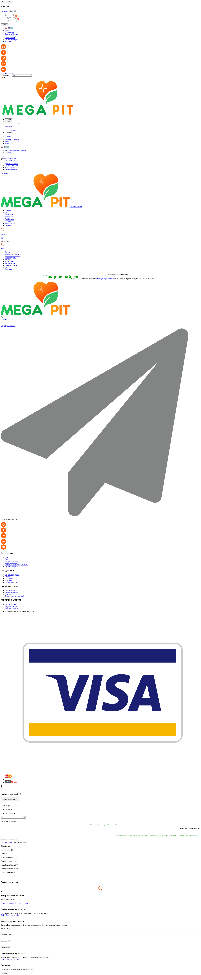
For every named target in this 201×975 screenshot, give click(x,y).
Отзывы (8, 210)
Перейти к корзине (8, 903)
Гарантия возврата (11, 40)
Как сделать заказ (11, 563)
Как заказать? (10, 38)
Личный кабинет (11, 604)
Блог (6, 557)
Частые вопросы (11, 582)
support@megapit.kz (10, 158)
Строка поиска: (6, 75)
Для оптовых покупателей (14, 596)
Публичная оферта (11, 566)
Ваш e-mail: (5, 928)
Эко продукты (10, 223)
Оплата (7, 577)
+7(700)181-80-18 (7, 319)
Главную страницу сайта (106, 279)
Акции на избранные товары (15, 151)
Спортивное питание (12, 256)
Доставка (8, 578)
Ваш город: (5, 941)
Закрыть (4, 973)
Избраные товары (11, 608)
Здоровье (8, 225)
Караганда (5, 11)
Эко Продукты (10, 258)
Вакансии (8, 594)
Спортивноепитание (9, 220)
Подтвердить (6, 947)
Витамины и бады (11, 254)
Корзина (8, 136)
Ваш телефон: (6, 935)
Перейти (8, 153)
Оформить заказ (6, 842)
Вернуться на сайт (21, 903)
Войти (3, 915)
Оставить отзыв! (11, 590)
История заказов (11, 606)
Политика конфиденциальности (16, 565)
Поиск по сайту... (7, 2)
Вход (7, 30)
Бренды (7, 252)
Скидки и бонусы (11, 36)
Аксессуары (9, 263)
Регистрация (9, 32)
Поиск (8, 122)
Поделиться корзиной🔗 (10, 799)
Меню (7, 143)
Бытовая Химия (10, 265)
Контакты (8, 41)
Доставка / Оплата (11, 34)
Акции (7, 212)
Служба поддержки (12, 575)
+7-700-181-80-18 (7, 73)
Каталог (8, 119)
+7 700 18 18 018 (9, 160)
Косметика (9, 214)
